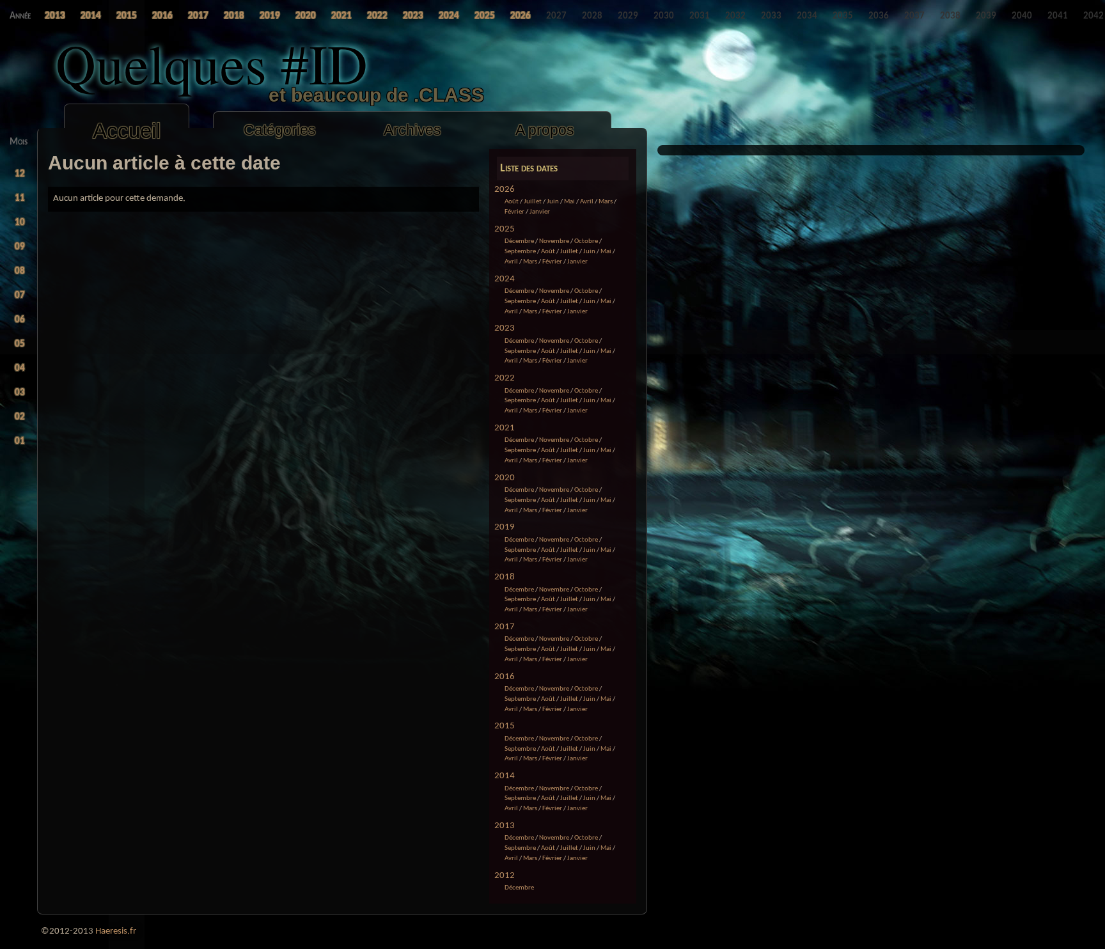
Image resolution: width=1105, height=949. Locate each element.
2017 (504, 627)
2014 (504, 776)
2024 (504, 279)
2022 (504, 378)
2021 (504, 428)
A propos (544, 130)
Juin (553, 201)
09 (20, 247)
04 (20, 368)
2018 (504, 577)
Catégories (280, 130)
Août (512, 201)
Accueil (127, 131)
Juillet (533, 201)
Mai (569, 201)
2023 (504, 328)
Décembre (519, 241)
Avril (586, 201)
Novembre (554, 241)
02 (20, 417)
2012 (504, 876)
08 (20, 271)
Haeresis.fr (115, 931)
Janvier (539, 212)
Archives (412, 130)
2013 (504, 826)
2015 (504, 726)
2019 (504, 527)
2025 (504, 229)
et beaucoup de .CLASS (376, 95)
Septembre (520, 251)
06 (20, 320)
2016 (504, 677)
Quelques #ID (212, 63)
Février (514, 212)
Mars (606, 201)
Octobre (586, 241)
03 (20, 393)
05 (20, 344)
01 (20, 441)
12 (20, 174)
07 (20, 296)
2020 (504, 478)
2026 (504, 189)
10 (20, 223)
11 (20, 198)
